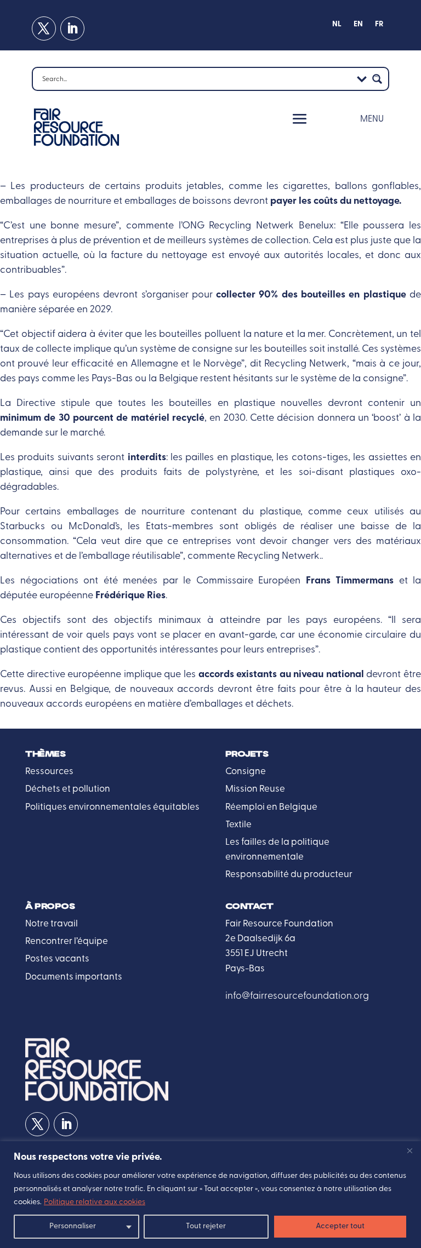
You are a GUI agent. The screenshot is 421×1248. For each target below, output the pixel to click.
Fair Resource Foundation (279, 924)
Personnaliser (72, 1226)
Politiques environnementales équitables (112, 807)
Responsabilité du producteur (288, 874)
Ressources (49, 771)
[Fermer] (409, 1150)
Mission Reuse (255, 789)
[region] (210, 1194)
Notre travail (51, 924)
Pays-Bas (245, 969)
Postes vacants (57, 959)
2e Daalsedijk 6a (260, 938)
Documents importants (73, 977)
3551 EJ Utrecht (256, 953)
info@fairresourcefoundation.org (297, 996)
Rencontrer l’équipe (66, 941)
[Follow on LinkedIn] (72, 28)
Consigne (245, 771)
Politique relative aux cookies (94, 1202)
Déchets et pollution (67, 789)
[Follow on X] (44, 28)
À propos (50, 906)
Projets (247, 754)
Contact (249, 906)
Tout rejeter (206, 1226)
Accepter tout (340, 1226)
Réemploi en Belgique (271, 807)
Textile (238, 824)
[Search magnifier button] (377, 79)
